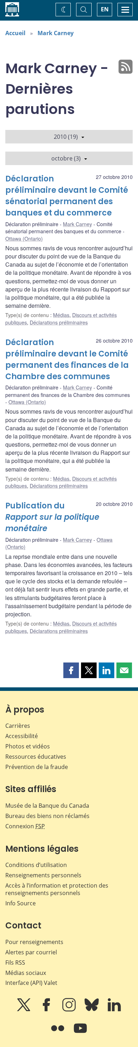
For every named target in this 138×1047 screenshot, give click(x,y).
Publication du (52, 517)
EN (105, 9)
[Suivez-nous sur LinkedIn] (114, 1010)
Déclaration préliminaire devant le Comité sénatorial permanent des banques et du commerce (66, 195)
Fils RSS (15, 962)
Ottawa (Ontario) (24, 238)
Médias (61, 314)
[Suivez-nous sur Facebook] (47, 1010)
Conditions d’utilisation (36, 865)
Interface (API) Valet (31, 983)
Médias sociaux (25, 973)
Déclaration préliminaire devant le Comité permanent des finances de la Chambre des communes (67, 359)
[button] (71, 670)
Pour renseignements (34, 942)
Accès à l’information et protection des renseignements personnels (56, 889)
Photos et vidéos (27, 746)
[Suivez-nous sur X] (24, 1010)
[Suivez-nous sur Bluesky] (92, 1010)
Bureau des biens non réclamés (47, 816)
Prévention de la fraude (36, 767)
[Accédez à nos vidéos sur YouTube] (80, 1033)
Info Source (20, 903)
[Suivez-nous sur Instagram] (69, 1010)
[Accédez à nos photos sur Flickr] (58, 1033)
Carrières (17, 726)
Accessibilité (21, 736)
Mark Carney (56, 33)
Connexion (25, 826)
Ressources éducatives (35, 756)
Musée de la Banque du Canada (47, 805)
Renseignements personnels (43, 875)
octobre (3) (66, 158)
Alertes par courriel (31, 952)
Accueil (15, 33)
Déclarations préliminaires (59, 322)
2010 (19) (66, 137)
